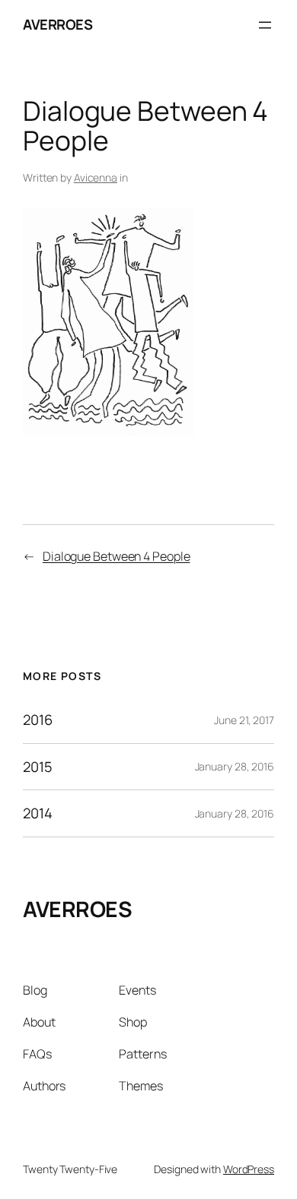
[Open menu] (265, 25)
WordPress (248, 1169)
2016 (38, 720)
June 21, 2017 (244, 720)
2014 (38, 813)
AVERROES (57, 24)
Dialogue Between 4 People (116, 556)
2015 (38, 767)
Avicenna (95, 177)
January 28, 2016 (234, 766)
